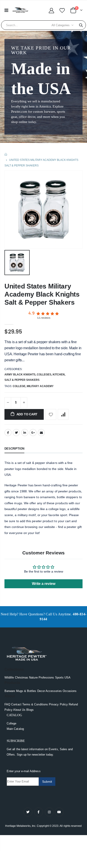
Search (81, 25)
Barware (9, 691)
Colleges (44, 374)
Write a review (43, 584)
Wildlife (9, 677)
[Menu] (6, 10)
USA (67, 677)
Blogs (30, 709)
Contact (16, 704)
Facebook (8, 432)
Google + (33, 432)
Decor (41, 691)
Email (41, 432)
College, (20, 386)
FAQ (7, 704)
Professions (46, 677)
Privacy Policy (58, 704)
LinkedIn (24, 432)
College (11, 723)
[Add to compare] (63, 414)
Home (6, 154)
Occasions (70, 691)
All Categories (61, 25)
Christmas (21, 677)
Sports (59, 677)
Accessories (54, 691)
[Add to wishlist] (51, 414)
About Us (19, 709)
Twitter (16, 432)
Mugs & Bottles (26, 691)
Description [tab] (14, 448)
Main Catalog (15, 728)
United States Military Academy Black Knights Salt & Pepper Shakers (42, 294)
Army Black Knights (19, 374)
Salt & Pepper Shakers (21, 379)
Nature (33, 677)
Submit (47, 781)
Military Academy (40, 386)
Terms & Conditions (35, 704)
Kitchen (59, 374)
